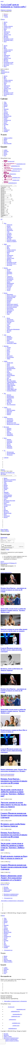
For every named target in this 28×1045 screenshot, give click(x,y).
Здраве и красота (8, 26)
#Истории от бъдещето (10, 479)
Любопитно (7, 31)
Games (5, 118)
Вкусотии (6, 114)
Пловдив (6, 151)
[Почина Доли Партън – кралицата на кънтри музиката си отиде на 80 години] (11, 584)
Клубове (6, 124)
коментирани (8, 572)
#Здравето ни (7, 120)
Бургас (5, 154)
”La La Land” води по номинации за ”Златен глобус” (13, 6)
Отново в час (7, 27)
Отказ (4, 474)
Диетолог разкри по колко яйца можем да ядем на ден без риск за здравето (14, 630)
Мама (5, 29)
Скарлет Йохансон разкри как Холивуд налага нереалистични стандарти (11, 649)
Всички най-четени (6, 673)
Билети (6, 142)
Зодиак (5, 121)
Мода (5, 24)
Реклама (6, 887)
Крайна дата (11, 472)
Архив (6, 16)
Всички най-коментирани (7, 774)
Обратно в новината (6, 10)
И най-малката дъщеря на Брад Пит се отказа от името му (14, 857)
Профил (6, 529)
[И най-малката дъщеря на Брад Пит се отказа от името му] (11, 726)
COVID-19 (6, 130)
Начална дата (4, 472)
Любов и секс (7, 34)
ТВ (4, 125)
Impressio (6, 492)
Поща (5, 140)
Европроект (7, 891)
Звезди (5, 22)
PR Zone (6, 37)
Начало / (6, 14)
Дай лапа (6, 33)
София (5, 150)
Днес (5, 482)
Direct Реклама (7, 143)
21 (9, 853)
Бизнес (5, 486)
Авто (5, 110)
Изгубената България (9, 500)
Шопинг (6, 36)
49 (9, 840)
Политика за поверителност (11, 894)
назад (2, 1)
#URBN (6, 131)
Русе (5, 155)
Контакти (6, 888)
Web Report (7, 516)
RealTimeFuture (8, 496)
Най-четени (4, 775)
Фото (5, 41)
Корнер (6, 485)
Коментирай (4, 537)
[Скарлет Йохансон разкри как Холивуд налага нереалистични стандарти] (11, 644)
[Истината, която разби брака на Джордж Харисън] (11, 664)
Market (5, 139)
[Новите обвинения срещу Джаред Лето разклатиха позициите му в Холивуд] (11, 765)
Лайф (5, 484)
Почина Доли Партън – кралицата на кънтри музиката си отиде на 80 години (13, 589)
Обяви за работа (8, 138)
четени (2, 572)
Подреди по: (4, 564)
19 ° (2, 219)
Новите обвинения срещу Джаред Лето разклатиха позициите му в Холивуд (14, 770)
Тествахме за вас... (8, 40)
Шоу (5, 23)
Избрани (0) (13, 563)
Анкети (6, 111)
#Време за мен (7, 116)
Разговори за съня (8, 38)
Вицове (6, 113)
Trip (5, 127)
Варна (5, 152)
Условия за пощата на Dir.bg (11, 1040)
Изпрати (3, 549)
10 (9, 872)
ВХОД (2, 561)
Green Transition (8, 495)
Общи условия (8, 890)
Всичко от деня (5, 884)
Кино (5, 123)
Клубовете (6, 502)
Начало (6, 15)
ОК (1, 474)
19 (9, 861)
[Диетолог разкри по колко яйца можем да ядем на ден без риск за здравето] (11, 625)
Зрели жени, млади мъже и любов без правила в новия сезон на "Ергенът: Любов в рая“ (13, 610)
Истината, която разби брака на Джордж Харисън (11, 669)
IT (4, 490)
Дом (5, 30)
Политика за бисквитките (10, 895)
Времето (6, 117)
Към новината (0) (5, 563)
